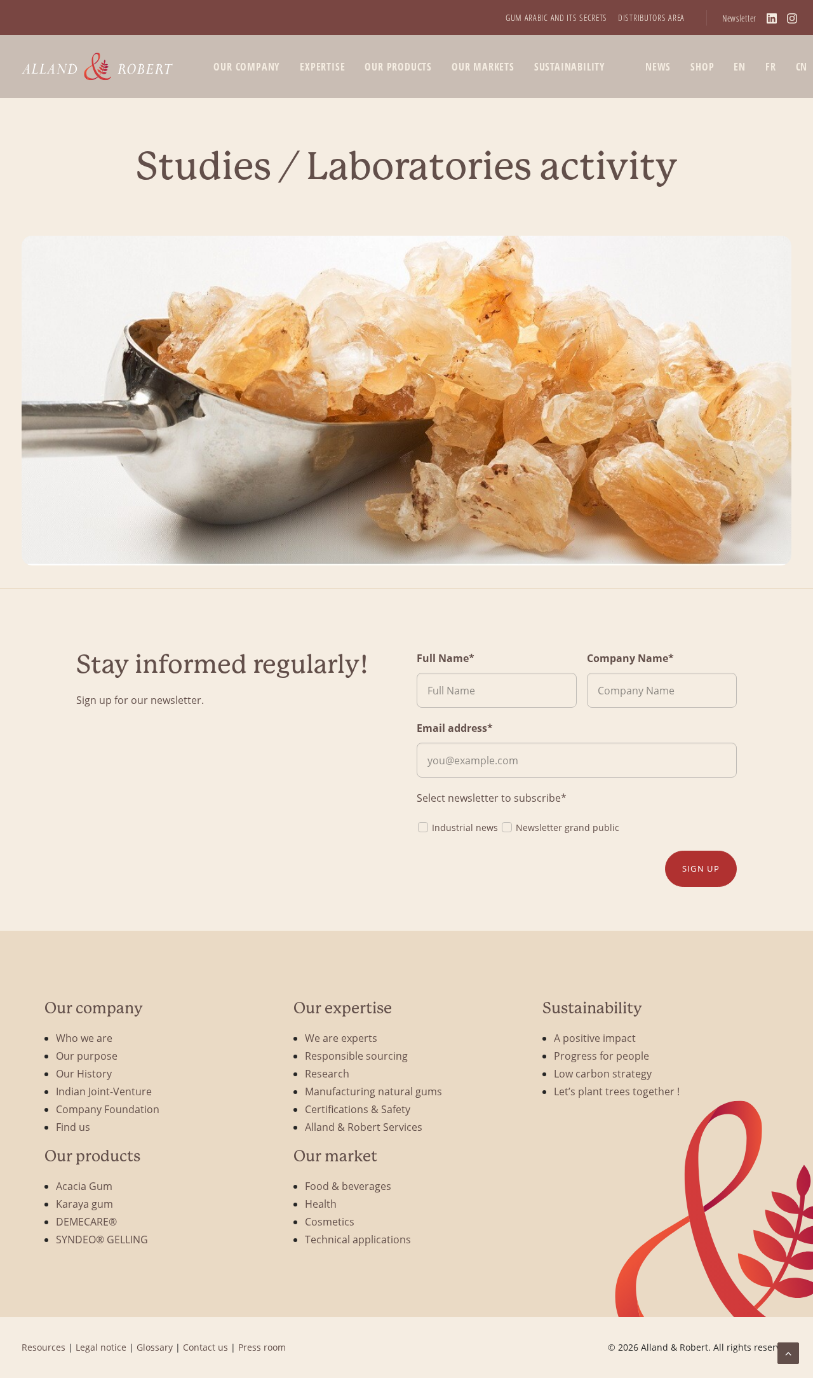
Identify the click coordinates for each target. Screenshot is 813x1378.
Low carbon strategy (603, 1073)
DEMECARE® (86, 1221)
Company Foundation (107, 1109)
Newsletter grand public (567, 827)
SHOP (702, 67)
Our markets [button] (483, 67)
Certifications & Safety (357, 1109)
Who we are (84, 1037)
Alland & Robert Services (363, 1126)
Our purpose (87, 1055)
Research (327, 1073)
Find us (73, 1126)
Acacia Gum (84, 1185)
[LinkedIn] (772, 18)
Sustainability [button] (569, 67)
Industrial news (465, 827)
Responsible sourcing (356, 1055)
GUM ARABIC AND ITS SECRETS (556, 17)
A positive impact (595, 1037)
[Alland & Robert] (97, 66)
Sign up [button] (701, 868)
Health (321, 1203)
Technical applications (358, 1239)
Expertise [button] (322, 67)
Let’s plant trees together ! (617, 1091)
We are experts (341, 1037)
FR (770, 67)
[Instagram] (792, 18)
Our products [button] (398, 67)
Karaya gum (84, 1203)
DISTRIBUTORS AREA (651, 17)
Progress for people (601, 1055)
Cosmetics (329, 1221)
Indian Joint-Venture (104, 1091)
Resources (43, 1347)
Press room (262, 1347)
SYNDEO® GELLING (102, 1239)
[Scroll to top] (788, 1351)
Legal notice (101, 1347)
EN (740, 67)
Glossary (155, 1347)
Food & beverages (348, 1185)
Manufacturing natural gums (373, 1091)
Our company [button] (246, 67)
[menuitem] (556, 17)
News (658, 67)
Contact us (205, 1347)
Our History (84, 1073)
